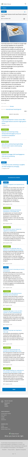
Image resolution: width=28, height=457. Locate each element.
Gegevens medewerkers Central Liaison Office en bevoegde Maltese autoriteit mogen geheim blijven (14, 121)
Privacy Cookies (11, 449)
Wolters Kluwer (4, 427)
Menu (4, 8)
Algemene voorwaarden (21, 449)
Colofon (3, 418)
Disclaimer (4, 449)
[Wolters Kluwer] (6, 4)
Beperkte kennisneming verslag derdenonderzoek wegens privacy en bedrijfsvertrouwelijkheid (11, 133)
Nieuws (12, 106)
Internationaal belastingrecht (13, 109)
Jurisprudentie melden (6, 413)
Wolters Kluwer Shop (5, 429)
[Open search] (25, 4)
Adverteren (3, 419)
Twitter (5, 404)
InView (2, 426)
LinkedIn (6, 406)
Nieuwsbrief (7, 403)
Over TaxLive (4, 415)
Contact (2, 416)
